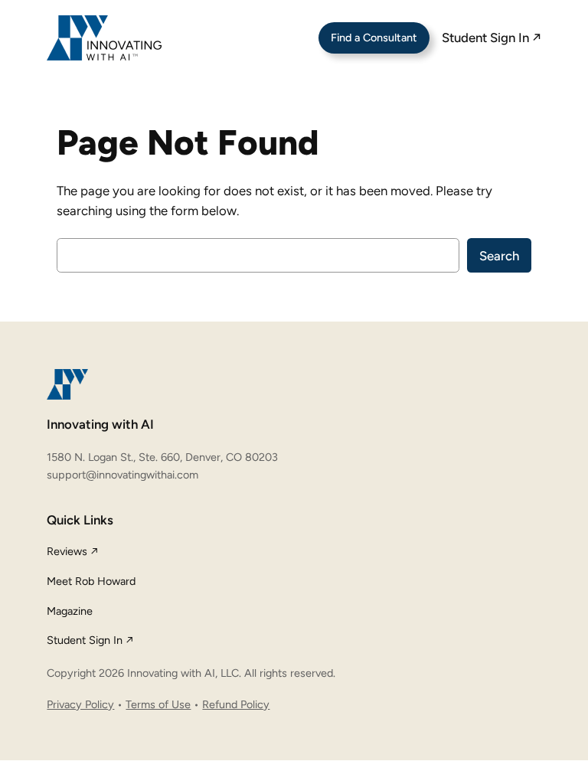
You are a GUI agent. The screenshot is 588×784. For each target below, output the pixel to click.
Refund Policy (236, 704)
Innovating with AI (100, 424)
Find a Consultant (374, 37)
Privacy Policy (80, 704)
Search (499, 255)
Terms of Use (158, 704)
